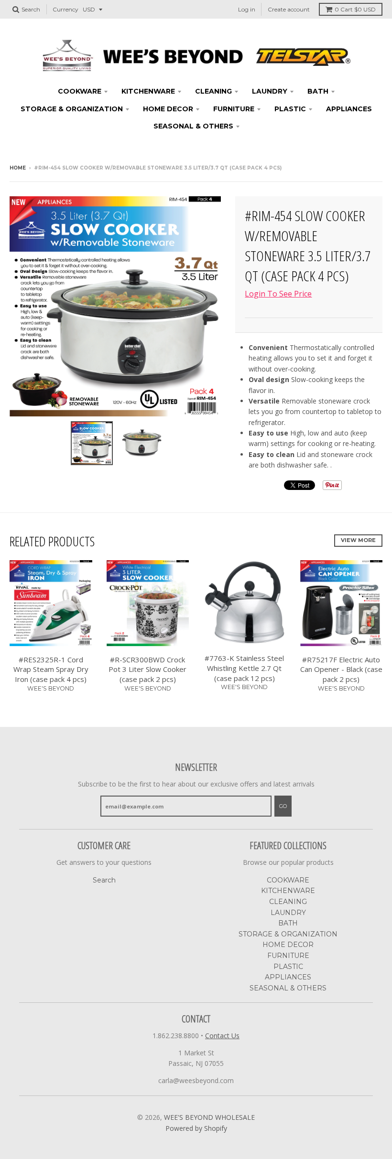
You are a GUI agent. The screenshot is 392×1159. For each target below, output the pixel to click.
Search (104, 880)
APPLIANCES (349, 109)
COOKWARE (79, 91)
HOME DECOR (168, 109)
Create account (289, 9)
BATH (317, 91)
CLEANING (213, 91)
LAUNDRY (269, 91)
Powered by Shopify (196, 1128)
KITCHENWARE (148, 91)
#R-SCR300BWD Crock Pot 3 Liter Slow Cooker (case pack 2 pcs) (147, 669)
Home (18, 168)
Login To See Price (278, 293)
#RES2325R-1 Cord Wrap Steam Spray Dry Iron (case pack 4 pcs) (50, 669)
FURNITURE (233, 109)
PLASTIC (290, 109)
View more (358, 540)
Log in (246, 9)
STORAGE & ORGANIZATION (72, 109)
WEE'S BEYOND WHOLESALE (209, 1117)
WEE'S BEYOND (50, 688)
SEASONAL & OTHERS (193, 126)
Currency (65, 9)
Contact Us (222, 1035)
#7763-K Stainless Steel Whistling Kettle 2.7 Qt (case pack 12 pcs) (244, 668)
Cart (355, 9)
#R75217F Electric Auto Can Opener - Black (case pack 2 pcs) (341, 669)
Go (283, 806)
